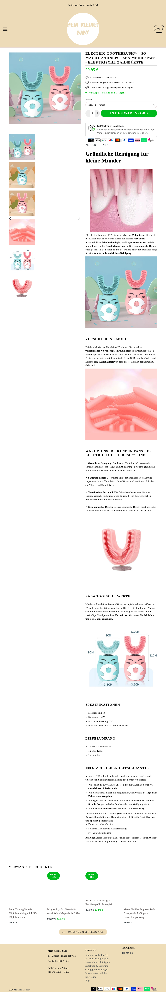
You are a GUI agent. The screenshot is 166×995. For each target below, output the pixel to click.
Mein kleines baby (22, 990)
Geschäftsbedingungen (96, 958)
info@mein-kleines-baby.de (62, 956)
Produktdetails (96, 145)
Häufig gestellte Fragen (96, 955)
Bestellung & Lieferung (96, 966)
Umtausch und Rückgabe (97, 962)
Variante (89, 99)
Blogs (87, 980)
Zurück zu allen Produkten (85, 932)
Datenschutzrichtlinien (96, 973)
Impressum (90, 977)
